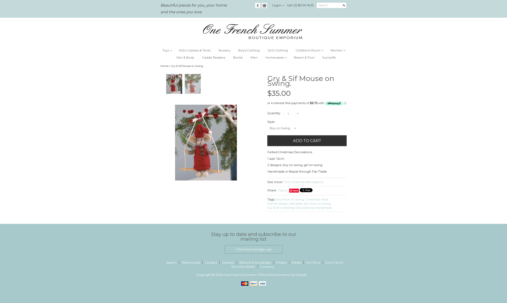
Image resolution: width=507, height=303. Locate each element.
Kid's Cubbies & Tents (195, 50)
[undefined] (206, 142)
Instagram (264, 5)
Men (254, 57)
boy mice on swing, (290, 199)
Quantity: (274, 113)
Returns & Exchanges (255, 262)
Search (323, 5)
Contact (211, 262)
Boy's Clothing (249, 50)
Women (336, 50)
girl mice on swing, (317, 203)
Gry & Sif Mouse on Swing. (187, 66)
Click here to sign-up (253, 249)
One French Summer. (240, 275)
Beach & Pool (304, 57)
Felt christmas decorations (303, 182)
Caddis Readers (213, 57)
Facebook (257, 5)
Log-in (276, 5)
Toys (165, 50)
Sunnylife (329, 57)
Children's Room (308, 50)
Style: (271, 122)
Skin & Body (185, 57)
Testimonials (191, 262)
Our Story (313, 262)
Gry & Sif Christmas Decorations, (290, 208)
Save (295, 190)
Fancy (283, 190)
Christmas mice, (317, 199)
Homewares (274, 57)
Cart (300, 5)
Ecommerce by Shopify (289, 275)
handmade (323, 208)
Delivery (228, 262)
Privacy (281, 262)
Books (238, 57)
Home (164, 66)
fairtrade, (296, 203)
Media (296, 262)
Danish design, (278, 203)
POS (260, 275)
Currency (267, 267)
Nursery (224, 50)
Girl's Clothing (278, 50)
